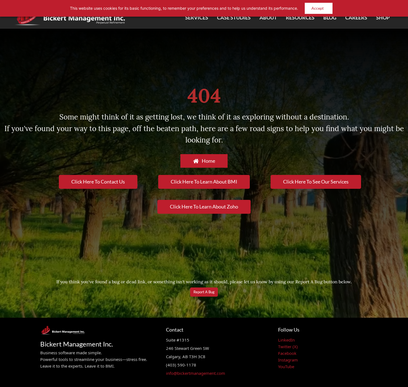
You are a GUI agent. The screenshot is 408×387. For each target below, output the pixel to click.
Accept (317, 8)
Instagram (288, 360)
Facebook (287, 353)
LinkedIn (286, 340)
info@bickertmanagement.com (195, 373)
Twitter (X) (288, 346)
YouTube (286, 366)
